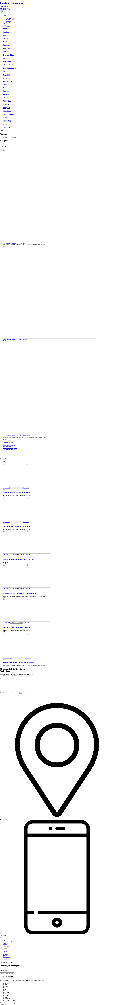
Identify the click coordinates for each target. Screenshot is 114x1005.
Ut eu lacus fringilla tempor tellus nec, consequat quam (16, 435)
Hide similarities (9, 976)
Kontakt (5, 955)
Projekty (5, 958)
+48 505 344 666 (4, 7)
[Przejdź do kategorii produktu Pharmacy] (6, 91)
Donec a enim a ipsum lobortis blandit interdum (18, 559)
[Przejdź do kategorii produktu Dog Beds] (6, 45)
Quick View (26, 488)
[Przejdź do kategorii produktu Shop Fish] (6, 124)
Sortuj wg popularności (9, 443)
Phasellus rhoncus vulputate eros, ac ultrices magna (19, 593)
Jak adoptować (9, 19)
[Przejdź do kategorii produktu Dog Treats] (6, 78)
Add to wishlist (14, 488)
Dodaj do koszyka (7, 554)
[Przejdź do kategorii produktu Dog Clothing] (7, 51)
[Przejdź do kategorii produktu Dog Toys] (6, 71)
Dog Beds (7, 48)
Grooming (7, 88)
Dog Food (7, 62)
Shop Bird (7, 101)
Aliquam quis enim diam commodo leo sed (16, 492)
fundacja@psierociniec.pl (6, 8)
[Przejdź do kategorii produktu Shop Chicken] (7, 111)
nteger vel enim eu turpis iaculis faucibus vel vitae (15, 339)
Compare (21, 488)
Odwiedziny (6, 951)
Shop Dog (7, 121)
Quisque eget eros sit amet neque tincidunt (16, 627)
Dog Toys (6, 75)
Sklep (4, 952)
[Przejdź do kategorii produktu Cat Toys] (6, 38)
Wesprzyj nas (6, 946)
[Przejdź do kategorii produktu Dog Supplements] (8, 64)
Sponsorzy (8, 21)
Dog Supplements (10, 68)
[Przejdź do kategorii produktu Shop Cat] (6, 104)
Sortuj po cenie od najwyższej (10, 449)
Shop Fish (7, 127)
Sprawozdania (6, 957)
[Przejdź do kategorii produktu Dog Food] (6, 58)
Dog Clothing (8, 55)
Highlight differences (10, 977)
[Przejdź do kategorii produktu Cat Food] (6, 32)
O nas (4, 940)
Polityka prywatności (8, 959)
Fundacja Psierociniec (11, 3)
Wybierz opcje (6, 488)
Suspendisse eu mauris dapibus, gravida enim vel (15, 243)
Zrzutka (5, 944)
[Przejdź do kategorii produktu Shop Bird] (6, 97)
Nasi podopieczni (10, 18)
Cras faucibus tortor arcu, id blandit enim (16, 526)
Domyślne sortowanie (8, 442)
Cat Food (6, 35)
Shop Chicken (8, 114)
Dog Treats (7, 81)
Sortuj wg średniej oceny (9, 445)
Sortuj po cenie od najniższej (10, 448)
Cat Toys (6, 42)
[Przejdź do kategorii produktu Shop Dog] (6, 117)
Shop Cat (6, 108)
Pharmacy (7, 94)
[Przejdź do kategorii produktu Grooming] (6, 84)
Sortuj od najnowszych (8, 446)
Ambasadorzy (9, 22)
